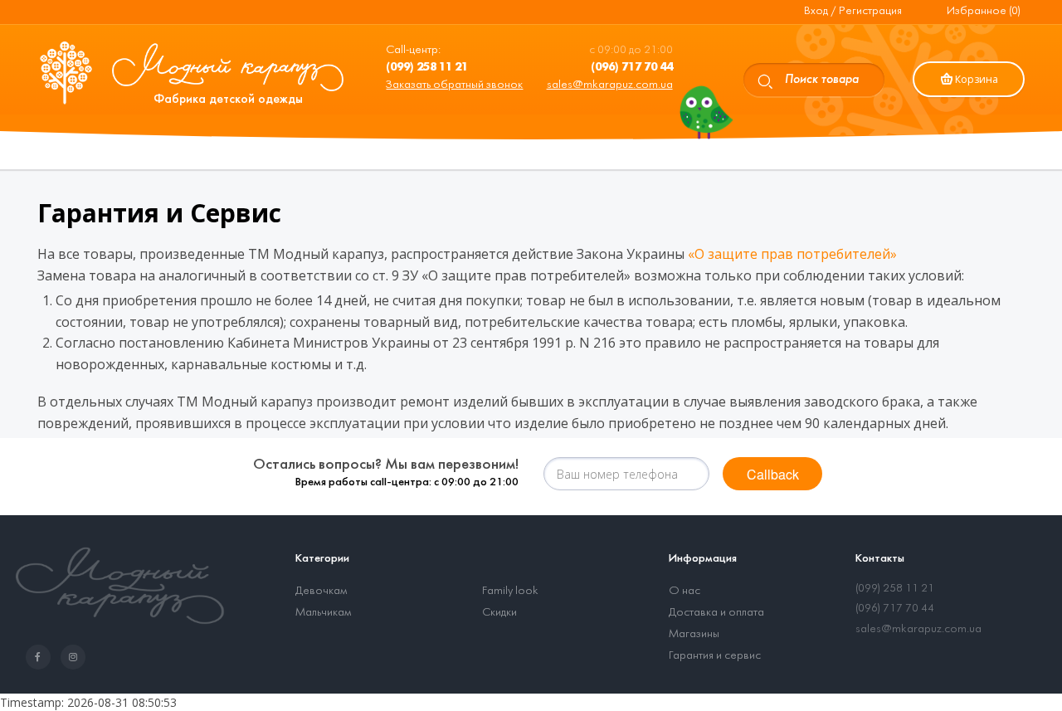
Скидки (499, 612)
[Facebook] (41, 657)
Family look (510, 591)
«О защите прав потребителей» (792, 254)
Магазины (694, 634)
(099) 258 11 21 (894, 588)
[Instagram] (76, 657)
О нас (684, 591)
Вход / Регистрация (853, 11)
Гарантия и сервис (715, 655)
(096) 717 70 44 (894, 608)
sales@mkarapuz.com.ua (610, 85)
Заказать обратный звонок (454, 85)
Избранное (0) (984, 11)
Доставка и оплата (716, 612)
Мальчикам (323, 612)
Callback (773, 474)
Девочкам (321, 591)
